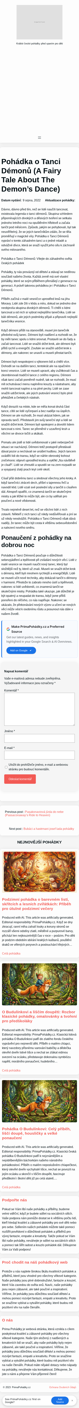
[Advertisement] (39, 91)
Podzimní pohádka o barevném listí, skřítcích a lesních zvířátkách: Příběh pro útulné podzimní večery (36, 903)
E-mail (9, 747)
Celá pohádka (11, 953)
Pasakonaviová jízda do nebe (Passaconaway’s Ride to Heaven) (34, 813)
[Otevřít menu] (39, 137)
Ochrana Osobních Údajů (62, 1387)
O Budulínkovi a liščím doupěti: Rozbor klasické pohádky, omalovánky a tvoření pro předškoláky (39, 1016)
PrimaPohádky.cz (21, 1387)
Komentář (11, 690)
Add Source (60, 1400)
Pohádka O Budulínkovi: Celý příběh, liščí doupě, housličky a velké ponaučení (36, 1133)
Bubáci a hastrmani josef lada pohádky (49, 828)
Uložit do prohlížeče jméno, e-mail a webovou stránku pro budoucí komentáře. (38, 767)
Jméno (9, 731)
